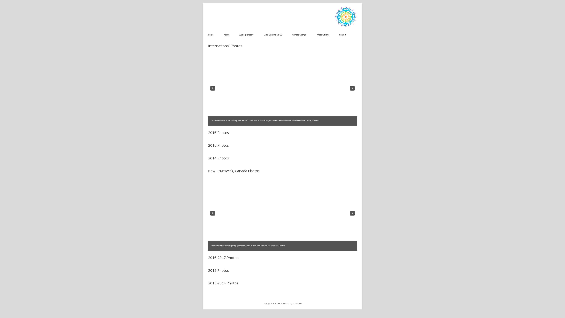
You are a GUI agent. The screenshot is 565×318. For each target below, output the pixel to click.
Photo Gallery (323, 34)
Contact (342, 34)
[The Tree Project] (346, 17)
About (226, 34)
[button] (212, 88)
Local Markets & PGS (273, 34)
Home (210, 34)
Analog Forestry (246, 34)
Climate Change (299, 34)
